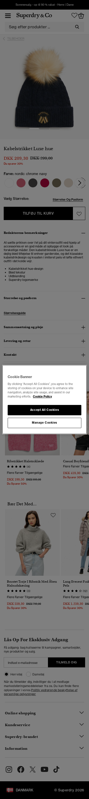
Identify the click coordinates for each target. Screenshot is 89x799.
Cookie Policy (42, 396)
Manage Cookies (44, 422)
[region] (44, 399)
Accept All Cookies (44, 410)
